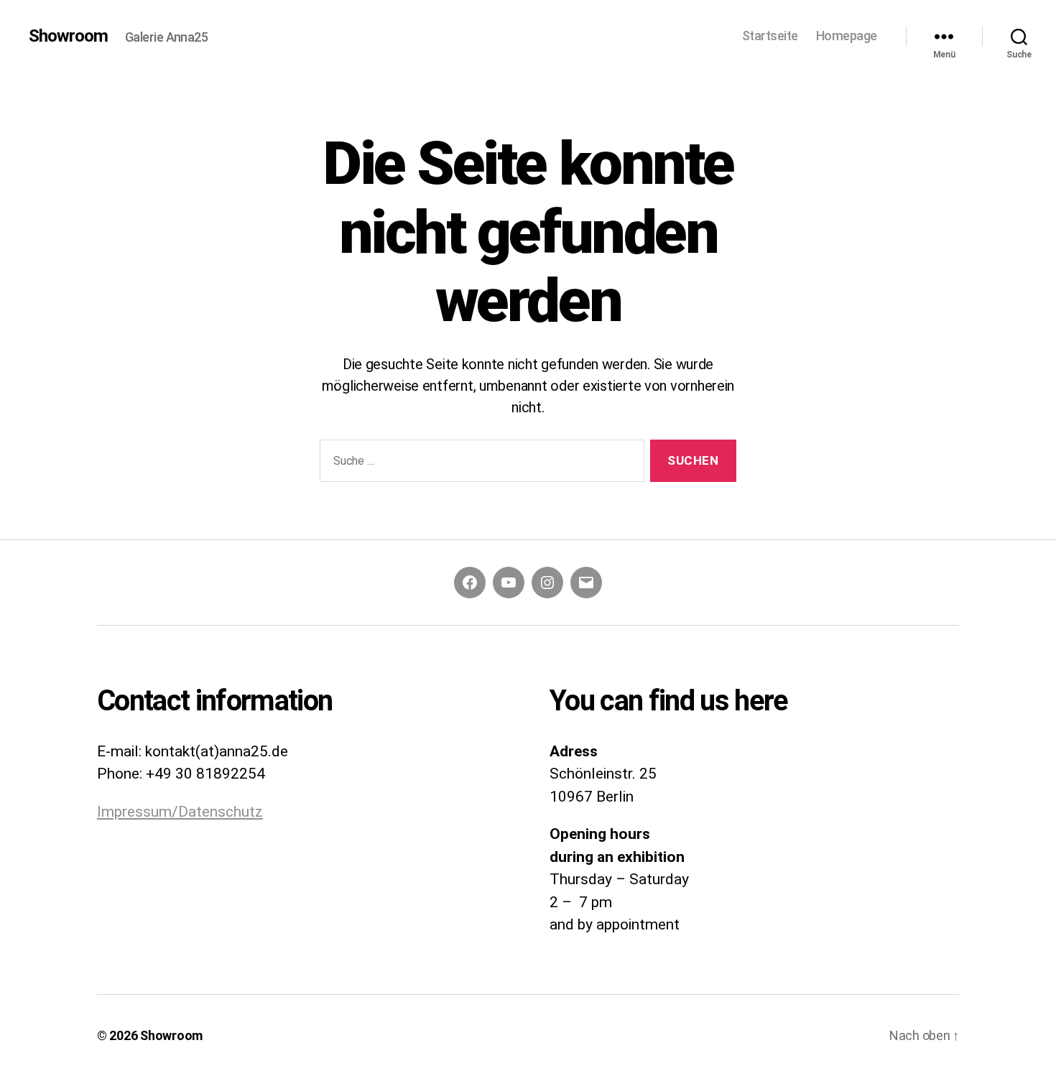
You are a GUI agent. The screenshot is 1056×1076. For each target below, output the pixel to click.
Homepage (846, 35)
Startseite (770, 35)
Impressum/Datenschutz (180, 811)
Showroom (68, 36)
